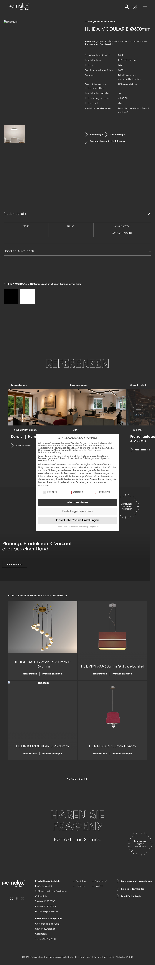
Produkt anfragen (52, 674)
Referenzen (101, 881)
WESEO (129, 957)
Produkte (81, 881)
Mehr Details (30, 674)
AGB (111, 957)
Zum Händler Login (131, 896)
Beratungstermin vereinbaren (136, 881)
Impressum (85, 957)
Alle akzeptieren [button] (77, 502)
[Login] (134, 5)
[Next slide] (138, 409)
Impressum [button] (94, 527)
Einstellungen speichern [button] (77, 511)
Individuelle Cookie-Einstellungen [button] (77, 520)
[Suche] (127, 6)
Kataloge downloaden (133, 888)
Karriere (99, 886)
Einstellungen (82, 482)
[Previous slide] (16, 409)
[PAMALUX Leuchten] (18, 6)
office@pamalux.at (48, 912)
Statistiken (78, 492)
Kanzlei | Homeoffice (29, 436)
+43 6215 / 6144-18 (46, 939)
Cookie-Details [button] (63, 527)
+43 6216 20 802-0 (46, 901)
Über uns (80, 886)
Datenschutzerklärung (101, 479)
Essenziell (52, 492)
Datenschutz (100, 957)
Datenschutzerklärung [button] (79, 527)
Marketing (104, 492)
